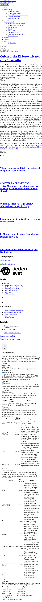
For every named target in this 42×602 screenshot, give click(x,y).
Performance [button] (6, 390)
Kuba (7, 52)
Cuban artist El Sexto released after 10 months (20, 58)
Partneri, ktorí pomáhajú (15, 34)
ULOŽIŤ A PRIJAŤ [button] (8, 597)
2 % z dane (11, 30)
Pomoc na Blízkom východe (16, 23)
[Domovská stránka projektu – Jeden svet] (13, 275)
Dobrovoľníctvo (13, 36)
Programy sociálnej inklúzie (12, 312)
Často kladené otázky (10, 290)
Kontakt (6, 37)
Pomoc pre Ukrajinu (14, 11)
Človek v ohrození (5, 339)
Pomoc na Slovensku (14, 13)
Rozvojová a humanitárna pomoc (14, 311)
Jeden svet (7, 316)
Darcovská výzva (13, 32)
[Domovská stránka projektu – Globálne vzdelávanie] (7, 264)
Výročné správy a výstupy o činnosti (15, 287)
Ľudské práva (14, 52)
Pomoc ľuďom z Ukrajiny (16, 25)
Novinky (6, 20)
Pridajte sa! (7, 292)
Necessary (7, 365)
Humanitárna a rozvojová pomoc (18, 15)
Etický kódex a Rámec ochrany (13, 285)
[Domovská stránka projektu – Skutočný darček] (6, 261)
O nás (6, 8)
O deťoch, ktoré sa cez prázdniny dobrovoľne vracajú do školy (16, 205)
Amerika (2, 52)
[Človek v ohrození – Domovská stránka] (6, 2)
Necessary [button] (5, 363)
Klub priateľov (12, 27)
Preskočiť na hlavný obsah (8, 1)
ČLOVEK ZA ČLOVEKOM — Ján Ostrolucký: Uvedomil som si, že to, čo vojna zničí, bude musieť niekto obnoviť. (19, 187)
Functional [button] (5, 381)
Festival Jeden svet (13, 18)
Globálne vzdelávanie (14, 16)
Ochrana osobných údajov (8, 336)
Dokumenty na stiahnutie (11, 288)
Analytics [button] (5, 407)
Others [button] (4, 579)
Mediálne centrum (9, 294)
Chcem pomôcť (9, 22)
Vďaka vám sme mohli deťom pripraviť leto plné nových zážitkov (20, 169)
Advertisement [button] (6, 469)
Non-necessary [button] (6, 370)
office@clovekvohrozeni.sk (12, 333)
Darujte (10, 29)
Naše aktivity (8, 9)
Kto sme (6, 283)
